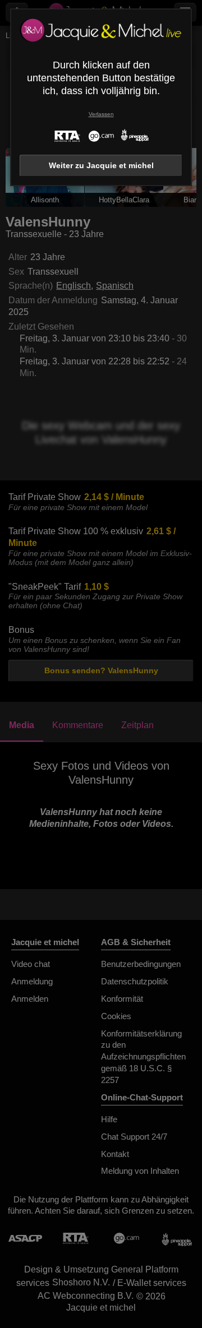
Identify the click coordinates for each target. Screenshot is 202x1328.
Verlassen (101, 114)
